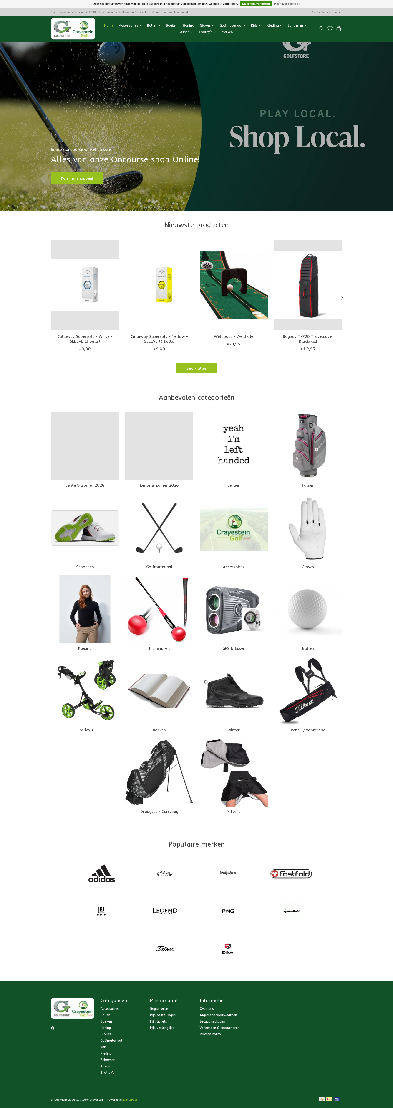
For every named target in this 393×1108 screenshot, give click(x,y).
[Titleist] (164, 949)
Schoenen (85, 566)
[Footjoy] (101, 911)
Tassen (308, 485)
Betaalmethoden (212, 1021)
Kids (103, 1047)
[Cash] (322, 1099)
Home (108, 25)
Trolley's (85, 729)
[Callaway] (164, 874)
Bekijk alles (196, 368)
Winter (233, 729)
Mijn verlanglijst (162, 1028)
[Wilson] (228, 949)
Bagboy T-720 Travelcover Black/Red (308, 338)
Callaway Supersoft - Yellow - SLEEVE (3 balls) (159, 338)
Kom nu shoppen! (77, 177)
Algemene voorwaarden (218, 1015)
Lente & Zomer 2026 (85, 485)
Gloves (308, 566)
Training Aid (159, 648)
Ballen (308, 648)
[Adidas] (101, 874)
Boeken (171, 25)
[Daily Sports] (228, 874)
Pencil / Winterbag (308, 729)
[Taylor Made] (291, 911)
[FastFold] (291, 874)
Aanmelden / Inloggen (326, 12)
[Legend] (164, 911)
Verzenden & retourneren (219, 1028)
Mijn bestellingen (163, 1015)
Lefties (233, 485)
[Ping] (228, 911)
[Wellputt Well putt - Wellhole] (234, 285)
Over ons (207, 1008)
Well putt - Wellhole (233, 336)
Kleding (85, 648)
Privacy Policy (210, 1034)
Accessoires (233, 566)
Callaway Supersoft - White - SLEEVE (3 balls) (85, 338)
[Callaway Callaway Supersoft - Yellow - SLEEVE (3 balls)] (159, 285)
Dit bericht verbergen (256, 3)
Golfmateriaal (159, 566)
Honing (188, 25)
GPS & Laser (233, 648)
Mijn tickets (158, 1021)
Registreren (159, 1008)
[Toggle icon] (321, 29)
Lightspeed (130, 1099)
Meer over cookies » (287, 3)
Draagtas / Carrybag (159, 811)
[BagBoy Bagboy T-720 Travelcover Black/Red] (308, 285)
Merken (227, 32)
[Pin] (337, 1099)
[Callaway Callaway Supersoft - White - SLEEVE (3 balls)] (85, 285)
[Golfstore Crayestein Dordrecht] (73, 28)
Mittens (233, 811)
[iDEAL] (329, 1099)
